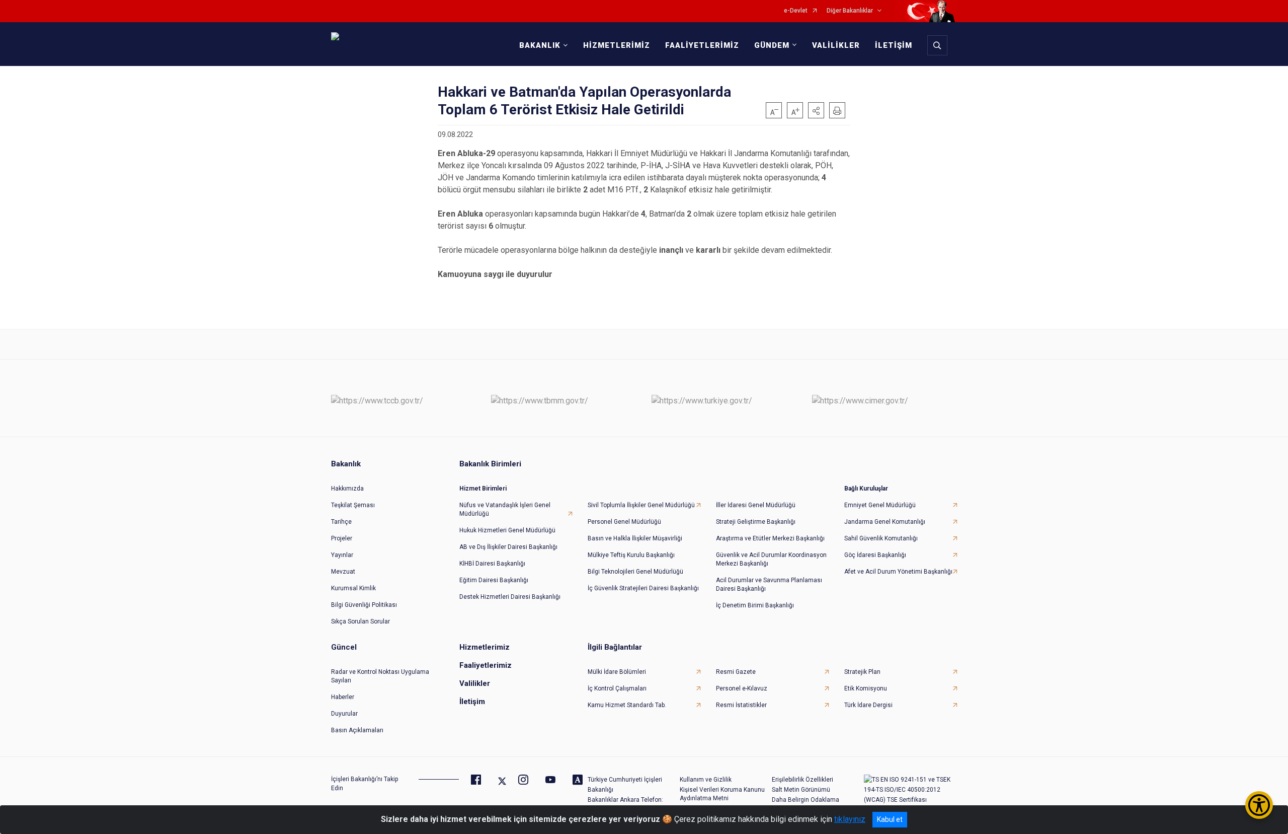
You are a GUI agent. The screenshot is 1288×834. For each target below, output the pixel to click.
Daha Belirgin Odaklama (805, 799)
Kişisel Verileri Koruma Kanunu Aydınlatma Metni (722, 794)
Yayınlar (342, 555)
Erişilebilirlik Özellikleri (802, 779)
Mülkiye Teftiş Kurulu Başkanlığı (631, 555)
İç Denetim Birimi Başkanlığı (755, 605)
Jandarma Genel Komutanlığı (884, 521)
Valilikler (474, 683)
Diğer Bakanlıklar (850, 11)
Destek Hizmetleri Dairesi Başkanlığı (509, 596)
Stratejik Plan (862, 671)
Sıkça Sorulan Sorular (360, 621)
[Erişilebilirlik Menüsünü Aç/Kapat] (1259, 805)
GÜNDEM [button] (771, 45)
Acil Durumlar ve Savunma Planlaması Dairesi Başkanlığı (769, 584)
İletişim (472, 701)
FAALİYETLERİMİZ (702, 45)
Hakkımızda (347, 488)
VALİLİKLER (836, 45)
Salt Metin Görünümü (801, 789)
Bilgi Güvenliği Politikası (364, 604)
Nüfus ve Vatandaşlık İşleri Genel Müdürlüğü (504, 509)
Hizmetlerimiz (484, 647)
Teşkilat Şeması (353, 505)
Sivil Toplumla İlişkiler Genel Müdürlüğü (641, 505)
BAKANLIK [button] (539, 45)
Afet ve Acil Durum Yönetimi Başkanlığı (898, 571)
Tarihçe (341, 521)
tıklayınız (849, 819)
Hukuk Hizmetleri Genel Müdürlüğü (507, 530)
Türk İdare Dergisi (868, 705)
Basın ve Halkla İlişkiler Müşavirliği (635, 538)
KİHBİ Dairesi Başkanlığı (492, 563)
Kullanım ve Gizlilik (706, 779)
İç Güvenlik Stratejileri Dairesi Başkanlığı (643, 588)
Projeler (341, 538)
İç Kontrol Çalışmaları (617, 688)
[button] (816, 110)
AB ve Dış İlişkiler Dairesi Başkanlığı (508, 546)
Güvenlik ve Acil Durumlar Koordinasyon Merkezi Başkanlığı (771, 559)
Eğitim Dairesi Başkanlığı (493, 580)
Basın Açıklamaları (357, 730)
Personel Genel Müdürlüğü (624, 521)
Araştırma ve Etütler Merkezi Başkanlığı (770, 538)
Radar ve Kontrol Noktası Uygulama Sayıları (380, 676)
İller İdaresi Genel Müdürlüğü (755, 505)
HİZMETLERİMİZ (616, 45)
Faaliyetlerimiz (485, 665)
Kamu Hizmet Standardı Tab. (627, 705)
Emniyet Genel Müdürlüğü (880, 505)
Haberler (342, 697)
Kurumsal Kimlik (353, 588)
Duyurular (344, 713)
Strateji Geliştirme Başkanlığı (755, 521)
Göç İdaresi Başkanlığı (875, 555)
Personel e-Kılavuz (741, 688)
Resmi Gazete (736, 671)
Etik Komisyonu (865, 688)
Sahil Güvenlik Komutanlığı (881, 538)
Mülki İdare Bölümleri (617, 671)
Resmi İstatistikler (741, 705)
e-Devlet (796, 11)
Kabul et (890, 819)
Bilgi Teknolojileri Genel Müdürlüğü (635, 571)
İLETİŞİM (893, 45)
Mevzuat (343, 571)
